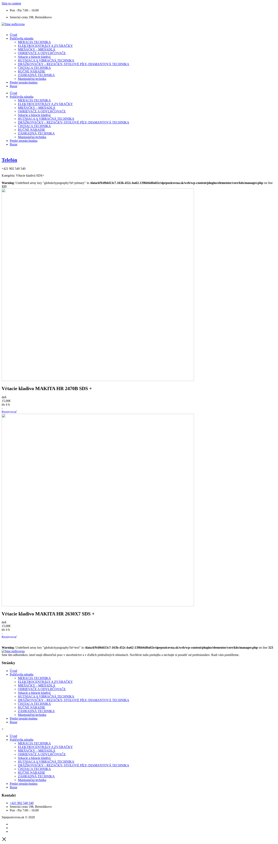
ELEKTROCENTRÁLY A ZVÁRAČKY (45, 45)
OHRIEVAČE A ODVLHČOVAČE (42, 53)
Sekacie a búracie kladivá (34, 56)
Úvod (13, 34)
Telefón (9, 160)
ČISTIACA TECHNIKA (34, 67)
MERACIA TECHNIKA (34, 42)
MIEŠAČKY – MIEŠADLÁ (36, 49)
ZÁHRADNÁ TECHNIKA (36, 75)
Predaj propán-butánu (23, 82)
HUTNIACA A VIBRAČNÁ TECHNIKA (46, 60)
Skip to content (11, 3)
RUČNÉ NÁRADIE (31, 71)
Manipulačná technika (32, 78)
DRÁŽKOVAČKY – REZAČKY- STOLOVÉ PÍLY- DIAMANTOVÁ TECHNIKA (73, 64)
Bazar (13, 86)
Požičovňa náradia (21, 38)
